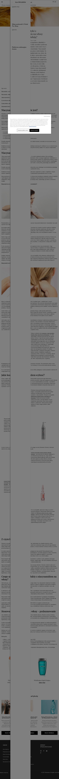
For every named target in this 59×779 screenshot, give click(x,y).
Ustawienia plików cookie (23, 130)
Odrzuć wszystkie (47, 116)
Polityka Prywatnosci (32, 126)
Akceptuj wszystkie (34, 130)
